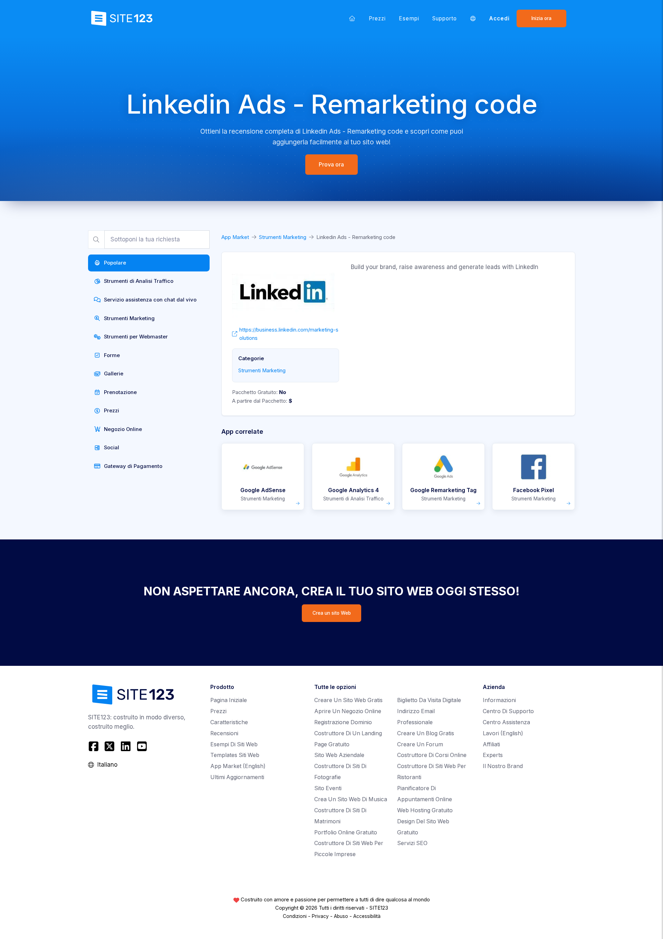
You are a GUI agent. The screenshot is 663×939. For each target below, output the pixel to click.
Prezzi (377, 18)
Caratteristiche (229, 722)
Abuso (341, 916)
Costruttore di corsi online (432, 755)
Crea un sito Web (332, 613)
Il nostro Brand (503, 766)
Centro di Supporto (508, 711)
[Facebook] (94, 746)
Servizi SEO (412, 843)
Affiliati (491, 744)
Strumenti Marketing (282, 237)
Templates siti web (234, 755)
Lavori (503, 733)
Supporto (444, 18)
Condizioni (295, 916)
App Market (235, 237)
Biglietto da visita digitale (429, 700)
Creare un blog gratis (425, 733)
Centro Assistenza (506, 722)
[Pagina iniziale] (352, 18)
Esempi (409, 18)
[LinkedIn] (125, 746)
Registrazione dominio (343, 722)
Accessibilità (367, 916)
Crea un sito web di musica (350, 799)
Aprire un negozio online (347, 711)
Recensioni (224, 733)
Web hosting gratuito (425, 810)
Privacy (320, 916)
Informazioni (499, 700)
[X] (109, 746)
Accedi (499, 18)
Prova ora (331, 164)
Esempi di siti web (234, 744)
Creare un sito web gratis (348, 700)
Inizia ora (541, 18)
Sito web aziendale (339, 755)
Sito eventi (328, 788)
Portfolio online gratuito (345, 832)
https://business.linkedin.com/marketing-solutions (288, 334)
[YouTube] (141, 746)
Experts (493, 755)
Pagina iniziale (228, 700)
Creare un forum (420, 744)
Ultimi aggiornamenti (237, 777)
